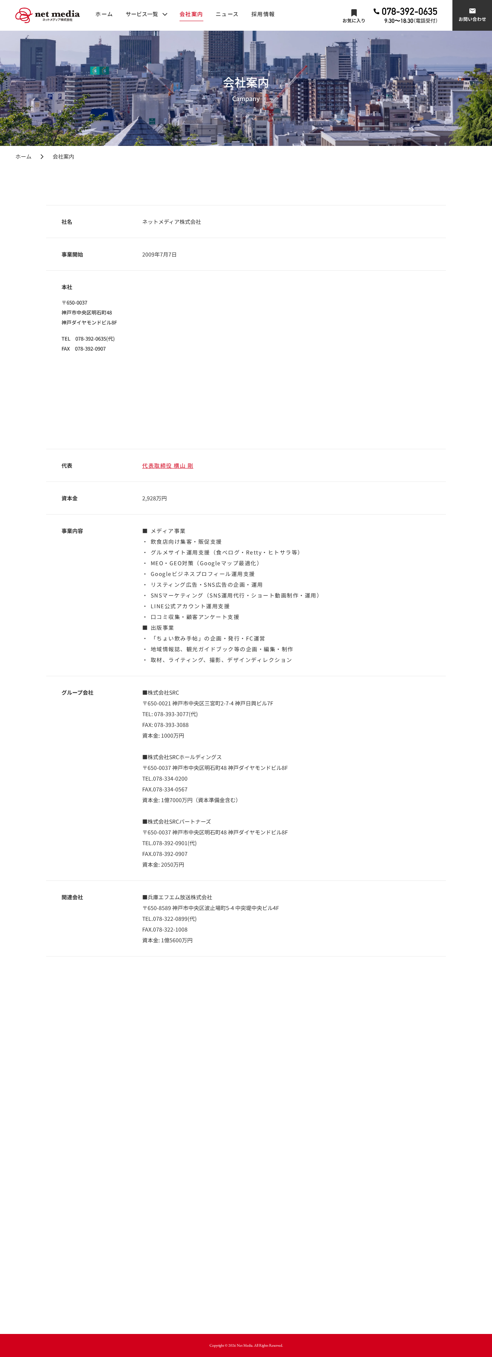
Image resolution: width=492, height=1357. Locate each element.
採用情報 (263, 14)
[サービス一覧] (146, 14)
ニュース (227, 14)
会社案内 (191, 14)
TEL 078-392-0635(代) (88, 338)
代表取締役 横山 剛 (167, 465)
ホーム (104, 14)
